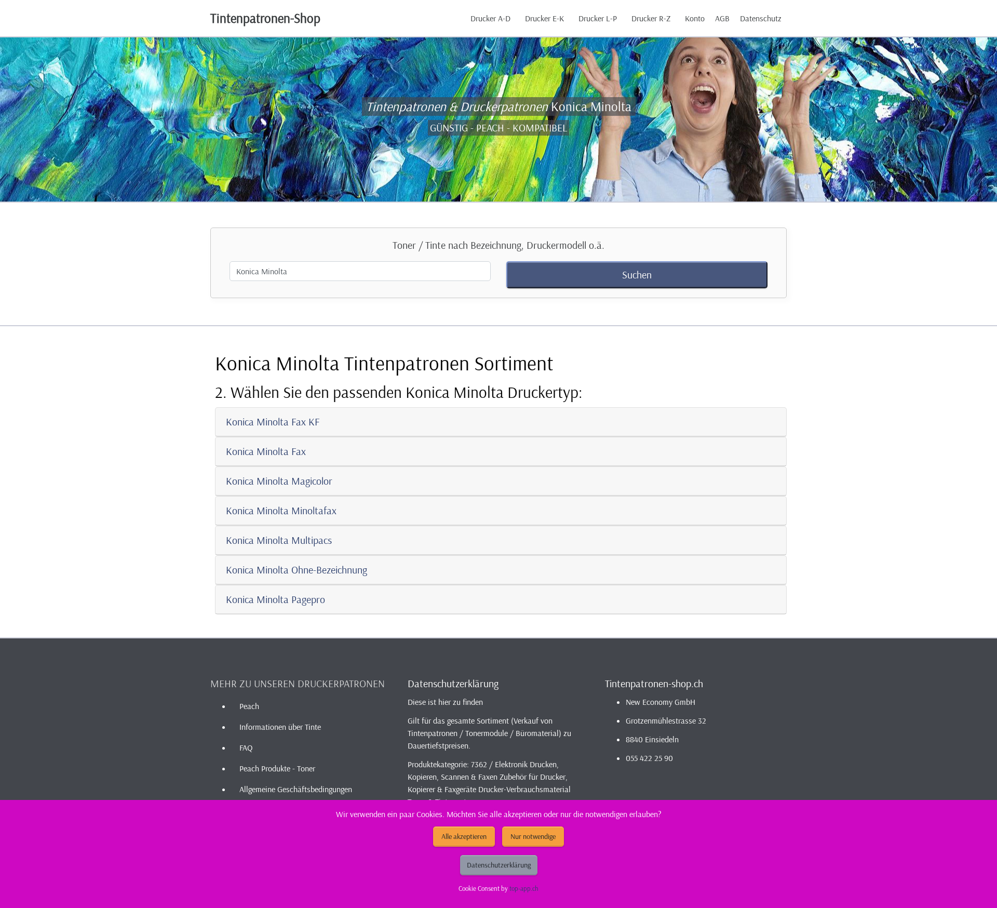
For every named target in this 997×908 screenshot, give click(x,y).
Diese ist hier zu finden (445, 702)
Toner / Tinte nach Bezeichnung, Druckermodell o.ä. (498, 244)
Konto (695, 18)
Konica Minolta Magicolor (279, 480)
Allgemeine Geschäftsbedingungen (295, 789)
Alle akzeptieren (464, 836)
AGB (722, 18)
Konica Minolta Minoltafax (281, 510)
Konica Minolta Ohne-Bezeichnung (296, 569)
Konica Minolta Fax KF (272, 421)
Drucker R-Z (650, 18)
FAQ (245, 747)
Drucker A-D (490, 18)
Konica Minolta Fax (266, 451)
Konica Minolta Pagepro (275, 599)
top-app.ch (523, 888)
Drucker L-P (597, 18)
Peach (249, 706)
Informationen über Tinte (280, 727)
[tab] (500, 422)
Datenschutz (761, 18)
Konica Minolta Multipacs (279, 539)
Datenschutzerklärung (499, 865)
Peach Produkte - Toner (277, 768)
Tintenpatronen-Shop (265, 18)
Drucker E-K (544, 18)
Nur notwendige (533, 836)
